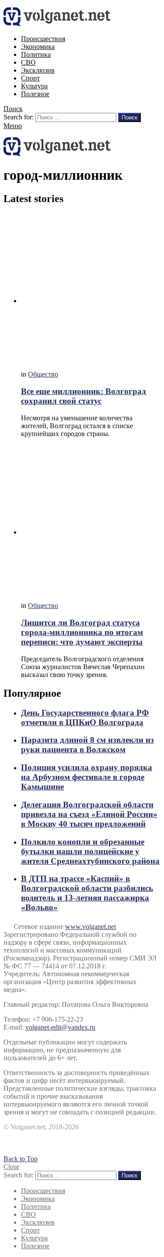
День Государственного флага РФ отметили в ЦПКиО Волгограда (85, 717)
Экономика (38, 46)
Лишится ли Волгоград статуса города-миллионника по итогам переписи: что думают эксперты (82, 632)
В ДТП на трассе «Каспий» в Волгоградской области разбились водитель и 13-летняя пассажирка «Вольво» (87, 893)
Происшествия (43, 38)
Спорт (30, 78)
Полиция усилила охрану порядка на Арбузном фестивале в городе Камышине (86, 777)
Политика (36, 54)
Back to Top (20, 1159)
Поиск (129, 117)
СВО (28, 62)
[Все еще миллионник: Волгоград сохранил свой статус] (90, 288)
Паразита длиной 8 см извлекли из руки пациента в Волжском (87, 744)
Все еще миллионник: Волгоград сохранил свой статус (83, 396)
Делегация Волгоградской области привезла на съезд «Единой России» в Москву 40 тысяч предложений (89, 814)
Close (11, 1166)
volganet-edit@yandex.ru (60, 1027)
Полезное (35, 94)
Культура (34, 86)
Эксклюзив (38, 70)
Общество (43, 374)
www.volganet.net (90, 926)
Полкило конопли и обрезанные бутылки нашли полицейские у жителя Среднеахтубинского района (90, 851)
